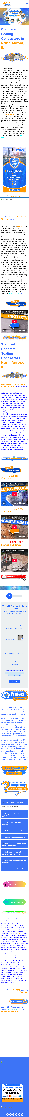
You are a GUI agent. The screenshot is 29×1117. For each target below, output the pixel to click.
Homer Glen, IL (14, 941)
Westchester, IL (17, 974)
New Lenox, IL (18, 953)
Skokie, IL (19, 968)
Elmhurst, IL (20, 931)
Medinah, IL (11, 949)
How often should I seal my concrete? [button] (14, 861)
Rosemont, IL (4, 966)
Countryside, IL (4, 927)
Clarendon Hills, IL (19, 925)
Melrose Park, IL (19, 949)
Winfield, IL (3, 978)
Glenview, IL (17, 937)
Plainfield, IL (10, 962)
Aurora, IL (3, 920)
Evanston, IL (13, 933)
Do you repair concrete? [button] (14, 802)
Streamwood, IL (12, 970)
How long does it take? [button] (14, 869)
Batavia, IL (22, 920)
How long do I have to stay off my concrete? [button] (14, 845)
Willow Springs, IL (11, 978)
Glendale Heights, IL (22, 935)
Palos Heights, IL (24, 958)
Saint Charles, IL (12, 966)
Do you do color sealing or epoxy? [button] (13, 823)
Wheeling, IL (4, 980)
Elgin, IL (20, 929)
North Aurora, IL (5, 955)
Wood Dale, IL (6, 982)
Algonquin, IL (10, 918)
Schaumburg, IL (5, 968)
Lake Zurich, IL (20, 945)
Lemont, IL (3, 947)
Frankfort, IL (20, 933)
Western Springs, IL (12, 976)
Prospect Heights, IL (18, 962)
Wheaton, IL (17, 980)
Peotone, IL (3, 962)
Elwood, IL (14, 931)
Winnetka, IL (11, 980)
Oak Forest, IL (11, 957)
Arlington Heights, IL (19, 918)
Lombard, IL (21, 947)
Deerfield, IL (24, 927)
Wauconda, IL (4, 974)
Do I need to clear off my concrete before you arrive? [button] (13, 853)
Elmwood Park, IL (5, 933)
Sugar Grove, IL (20, 970)
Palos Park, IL (12, 960)
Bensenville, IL (4, 921)
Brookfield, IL (4, 923)
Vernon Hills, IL (9, 972)
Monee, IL (5, 951)
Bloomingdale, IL (13, 921)
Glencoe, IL (11, 937)
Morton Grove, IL (18, 951)
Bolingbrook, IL (20, 921)
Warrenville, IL (23, 972)
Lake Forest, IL (13, 945)
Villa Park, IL (16, 972)
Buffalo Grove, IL (12, 923)
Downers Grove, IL (13, 929)
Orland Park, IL (6, 964)
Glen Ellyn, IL (4, 937)
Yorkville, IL (13, 982)
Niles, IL (24, 953)
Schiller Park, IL (20, 966)
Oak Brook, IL (4, 957)
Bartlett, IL (16, 920)
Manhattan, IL (4, 949)
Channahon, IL (10, 925)
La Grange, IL (22, 943)
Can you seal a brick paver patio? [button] (13, 815)
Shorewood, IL (13, 968)
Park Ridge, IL (19, 960)
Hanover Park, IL (5, 939)
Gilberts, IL (14, 935)
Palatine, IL (16, 958)
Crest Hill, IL (12, 927)
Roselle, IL (20, 964)
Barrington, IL (10, 920)
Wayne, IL (10, 974)
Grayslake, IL (24, 937)
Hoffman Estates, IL (5, 941)
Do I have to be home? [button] (13, 831)
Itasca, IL (5, 943)
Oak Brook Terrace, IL (8, 958)
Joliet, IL (16, 943)
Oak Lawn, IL (19, 957)
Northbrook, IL (23, 955)
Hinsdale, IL (21, 939)
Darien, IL (18, 927)
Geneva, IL (8, 935)
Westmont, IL (20, 976)
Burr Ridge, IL (20, 923)
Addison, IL (3, 918)
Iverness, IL (10, 943)
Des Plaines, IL (4, 929)
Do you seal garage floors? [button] (15, 837)
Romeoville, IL (14, 964)
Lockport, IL (14, 947)
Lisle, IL (9, 947)
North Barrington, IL (14, 955)
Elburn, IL (9, 931)
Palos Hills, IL (5, 960)
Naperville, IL (11, 953)
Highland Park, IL (14, 939)
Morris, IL (10, 951)
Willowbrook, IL (19, 978)
